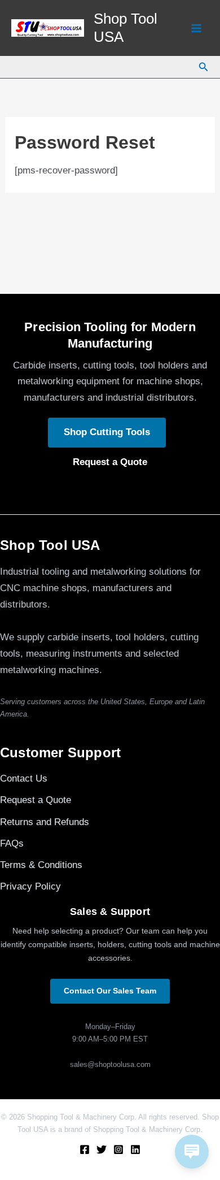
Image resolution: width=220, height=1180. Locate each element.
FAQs (12, 843)
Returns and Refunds (44, 822)
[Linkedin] (135, 1149)
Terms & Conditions (41, 865)
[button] (204, 67)
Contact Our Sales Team (110, 990)
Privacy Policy (30, 886)
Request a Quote (110, 462)
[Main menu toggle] (196, 28)
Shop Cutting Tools (107, 432)
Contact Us (23, 778)
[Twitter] (101, 1149)
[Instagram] (118, 1149)
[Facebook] (85, 1149)
